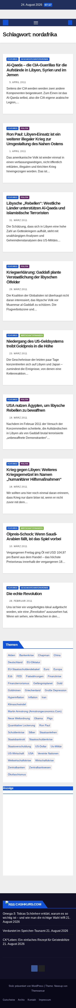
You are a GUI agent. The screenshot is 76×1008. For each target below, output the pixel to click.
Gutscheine (9, 999)
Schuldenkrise (16, 732)
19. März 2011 (18, 417)
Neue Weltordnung (19, 718)
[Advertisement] (38, 836)
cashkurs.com (28, 904)
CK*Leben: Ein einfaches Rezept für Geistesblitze (36, 939)
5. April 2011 (17, 82)
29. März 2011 (18, 289)
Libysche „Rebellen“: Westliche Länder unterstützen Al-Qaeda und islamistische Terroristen (35, 208)
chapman (43, 655)
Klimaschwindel (17, 704)
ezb (10, 676)
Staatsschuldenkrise (41, 739)
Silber (32, 732)
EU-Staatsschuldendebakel (23, 669)
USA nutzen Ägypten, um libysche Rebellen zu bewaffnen (35, 408)
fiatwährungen (35, 676)
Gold (59, 683)
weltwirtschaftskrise (19, 760)
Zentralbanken (16, 767)
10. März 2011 (18, 546)
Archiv (21, 999)
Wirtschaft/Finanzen (32, 335)
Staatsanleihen (48, 732)
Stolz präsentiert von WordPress (26, 986)
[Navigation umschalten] (36, 22)
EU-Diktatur (33, 662)
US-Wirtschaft (16, 753)
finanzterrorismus (18, 683)
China (57, 655)
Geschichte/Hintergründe (34, 59)
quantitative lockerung (21, 725)
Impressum (45, 999)
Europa (57, 669)
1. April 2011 (17, 151)
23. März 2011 (18, 353)
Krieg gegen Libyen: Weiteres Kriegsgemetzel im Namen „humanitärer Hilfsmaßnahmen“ (33, 474)
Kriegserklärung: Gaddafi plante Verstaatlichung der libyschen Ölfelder (33, 277)
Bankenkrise (26, 655)
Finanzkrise (54, 676)
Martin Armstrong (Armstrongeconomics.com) (35, 711)
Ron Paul (44, 725)
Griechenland (33, 690)
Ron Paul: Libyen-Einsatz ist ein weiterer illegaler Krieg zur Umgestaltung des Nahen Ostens (34, 139)
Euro (46, 669)
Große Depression (55, 690)
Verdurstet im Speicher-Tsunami (24, 930)
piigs (50, 718)
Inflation (32, 697)
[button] (64, 22)
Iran (44, 697)
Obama (38, 718)
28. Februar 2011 (20, 601)
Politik (24, 128)
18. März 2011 (18, 486)
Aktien (11, 655)
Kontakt (32, 999)
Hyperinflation (16, 697)
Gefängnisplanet (43, 683)
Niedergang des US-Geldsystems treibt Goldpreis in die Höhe (34, 343)
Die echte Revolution (24, 593)
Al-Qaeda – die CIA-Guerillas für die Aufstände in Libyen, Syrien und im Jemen (36, 70)
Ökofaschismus (17, 774)
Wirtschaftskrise (44, 760)
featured (12, 59)
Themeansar (38, 990)
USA (30, 753)
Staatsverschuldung (19, 746)
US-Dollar (40, 746)
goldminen (14, 690)
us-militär (56, 746)
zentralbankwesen (40, 767)
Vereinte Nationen (48, 753)
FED (19, 676)
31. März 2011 (18, 220)
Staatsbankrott (16, 739)
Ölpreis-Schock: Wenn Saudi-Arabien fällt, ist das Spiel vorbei (33, 536)
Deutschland (15, 662)
